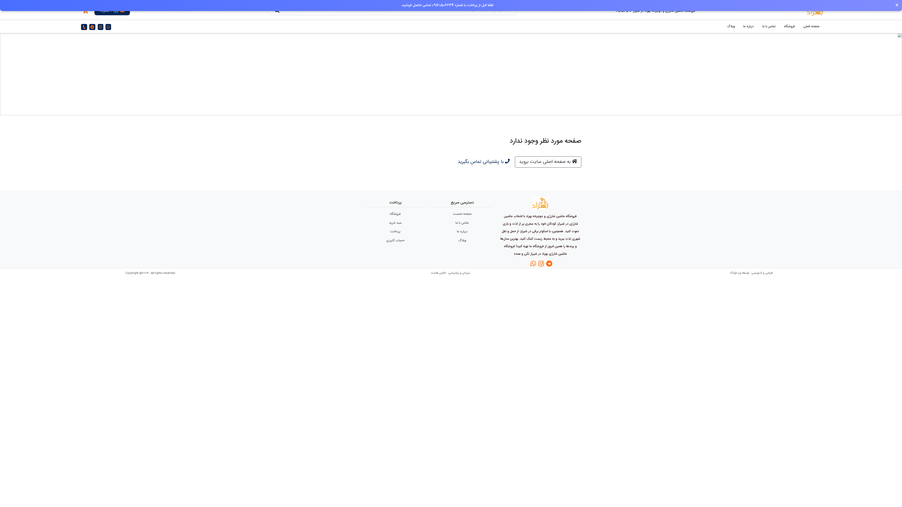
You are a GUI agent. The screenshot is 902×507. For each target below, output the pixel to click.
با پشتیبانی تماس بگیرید (481, 162)
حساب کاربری (395, 240)
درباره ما (748, 26)
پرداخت (395, 231)
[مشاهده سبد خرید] (85, 12)
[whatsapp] (108, 27)
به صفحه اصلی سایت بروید (545, 162)
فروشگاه (789, 26)
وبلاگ (731, 26)
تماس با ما (769, 26)
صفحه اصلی (811, 26)
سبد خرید (395, 223)
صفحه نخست (462, 214)
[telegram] (92, 27)
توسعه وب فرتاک (740, 273)
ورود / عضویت (108, 11)
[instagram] (100, 27)
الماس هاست (439, 273)
